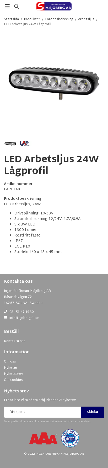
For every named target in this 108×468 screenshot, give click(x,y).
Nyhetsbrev (16, 391)
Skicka (92, 412)
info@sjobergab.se (24, 318)
